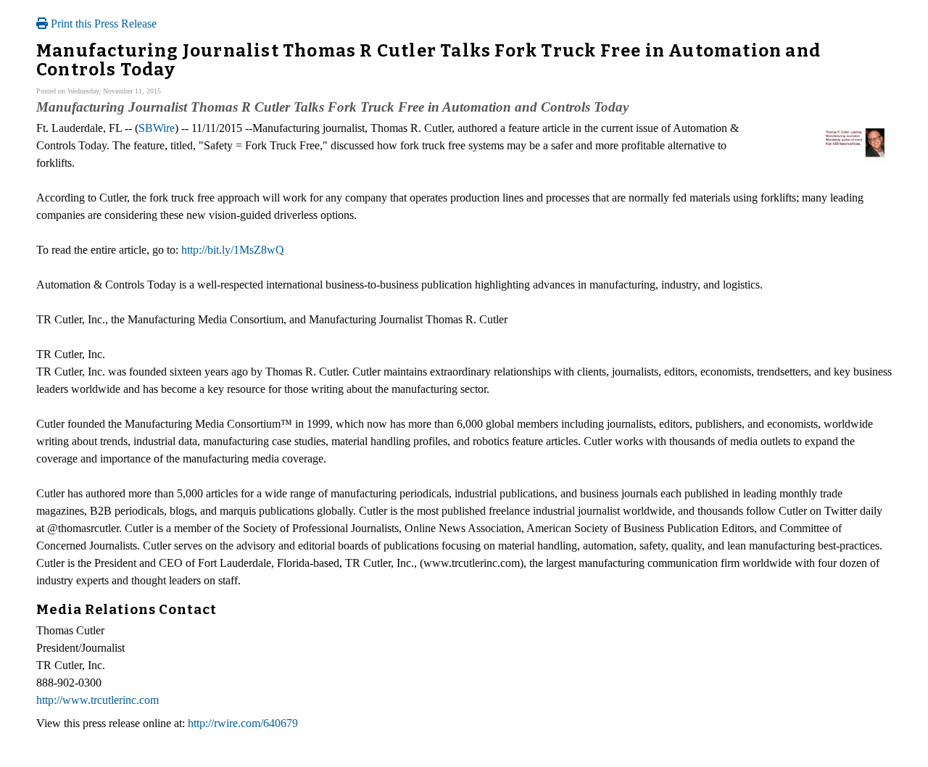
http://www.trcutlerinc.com (97, 700)
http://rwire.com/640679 (243, 723)
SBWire (156, 128)
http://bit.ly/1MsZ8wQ (232, 250)
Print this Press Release (102, 23)
